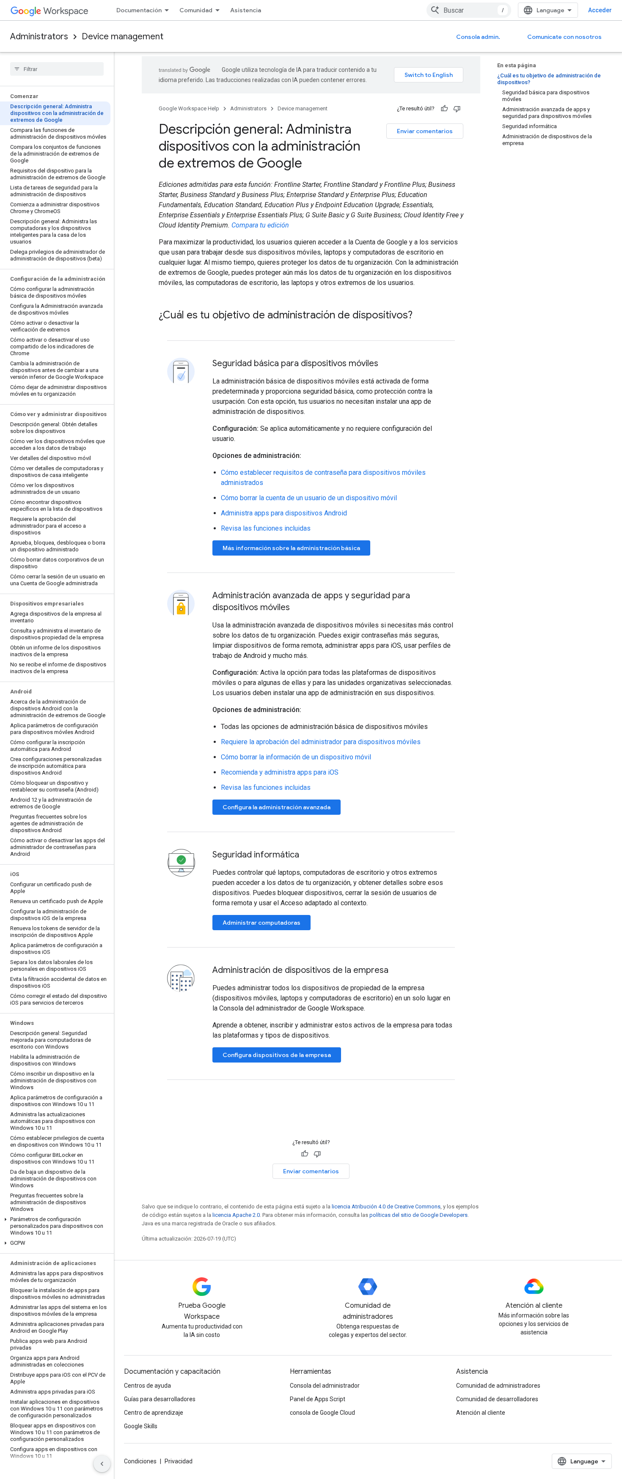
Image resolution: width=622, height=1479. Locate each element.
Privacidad (179, 1461)
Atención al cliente (480, 1412)
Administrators (39, 36)
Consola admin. (478, 37)
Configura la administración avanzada (276, 807)
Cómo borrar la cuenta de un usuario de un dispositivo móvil (309, 498)
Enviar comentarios (425, 131)
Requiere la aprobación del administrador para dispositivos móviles (321, 742)
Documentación (139, 10)
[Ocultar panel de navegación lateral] (102, 1463)
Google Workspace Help (189, 108)
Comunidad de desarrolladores (497, 1399)
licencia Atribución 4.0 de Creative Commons (386, 1206)
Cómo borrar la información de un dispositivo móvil (296, 757)
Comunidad (195, 10)
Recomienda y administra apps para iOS (280, 772)
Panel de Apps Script (317, 1399)
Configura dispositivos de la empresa (277, 1055)
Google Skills (140, 1426)
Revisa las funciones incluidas (266, 528)
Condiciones (140, 1461)
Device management (122, 36)
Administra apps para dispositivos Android (284, 513)
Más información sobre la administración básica (291, 548)
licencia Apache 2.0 (236, 1215)
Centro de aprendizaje (153, 1412)
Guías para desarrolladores (159, 1399)
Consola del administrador (325, 1385)
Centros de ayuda (147, 1385)
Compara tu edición (260, 225)
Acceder (600, 10)
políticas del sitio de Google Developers (418, 1215)
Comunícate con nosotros (564, 37)
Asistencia (245, 10)
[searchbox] (57, 69)
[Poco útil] (457, 108)
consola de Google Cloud (322, 1412)
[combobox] (469, 10)
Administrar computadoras (261, 922)
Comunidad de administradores (498, 1385)
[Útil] (444, 108)
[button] (55, 1226)
